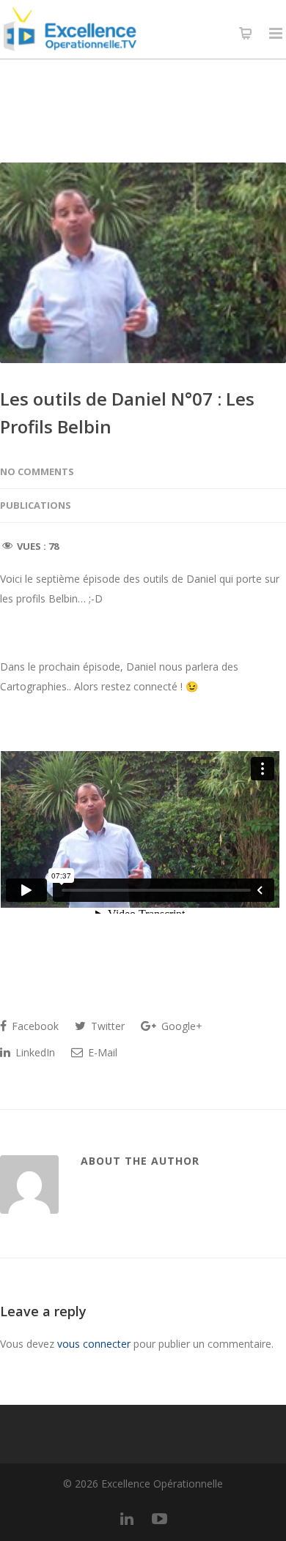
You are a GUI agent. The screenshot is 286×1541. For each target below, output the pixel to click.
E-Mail (101, 1052)
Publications (35, 505)
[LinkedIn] (127, 1518)
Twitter (106, 1026)
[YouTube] (159, 1518)
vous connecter (94, 1344)
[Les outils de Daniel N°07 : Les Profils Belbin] (143, 263)
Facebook (34, 1026)
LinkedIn (33, 1052)
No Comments (37, 471)
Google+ (180, 1026)
